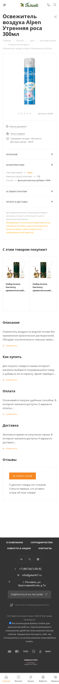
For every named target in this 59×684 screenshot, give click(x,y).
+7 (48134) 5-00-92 (30, 569)
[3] (24, 114)
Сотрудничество (42, 542)
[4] (27, 114)
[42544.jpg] (29, 81)
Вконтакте (21, 559)
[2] (21, 114)
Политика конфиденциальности (32, 605)
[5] (30, 114)
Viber (29, 559)
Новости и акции (19, 548)
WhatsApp (37, 559)
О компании (14, 542)
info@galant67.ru (32, 575)
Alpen (30, 172)
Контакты (45, 548)
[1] (18, 114)
